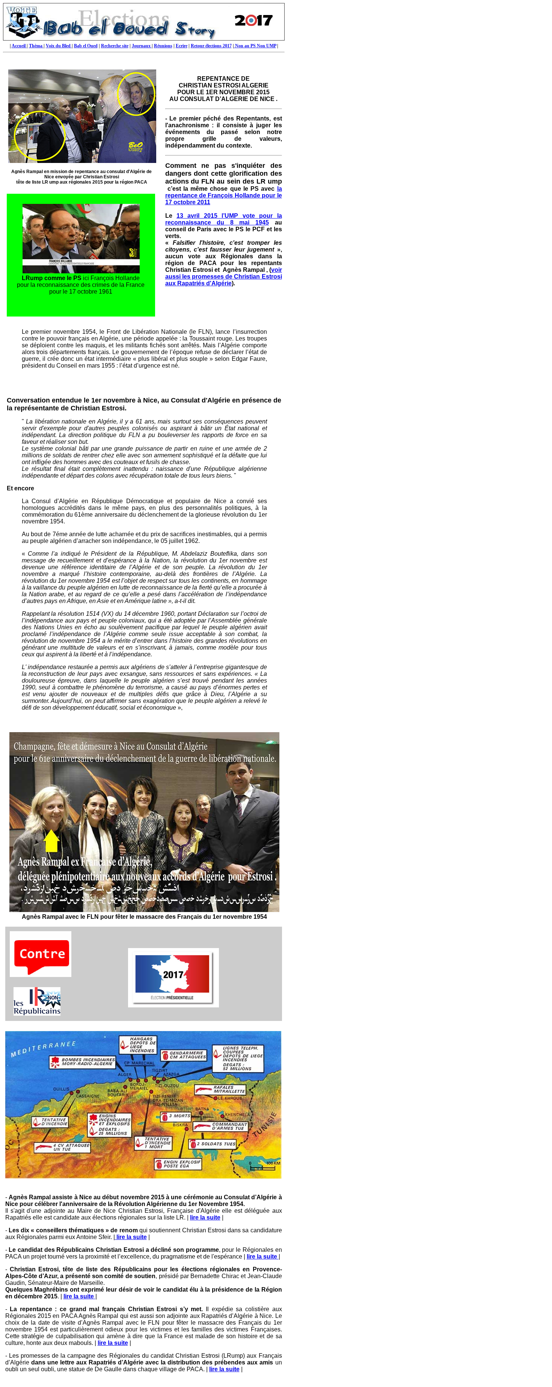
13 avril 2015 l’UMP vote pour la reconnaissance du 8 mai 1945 (223, 219)
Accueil (19, 45)
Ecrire (181, 45)
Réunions (163, 45)
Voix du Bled (59, 45)
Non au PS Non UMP (255, 45)
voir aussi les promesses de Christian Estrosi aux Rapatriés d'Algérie (223, 276)
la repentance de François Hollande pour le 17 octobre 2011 (223, 195)
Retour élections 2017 (211, 45)
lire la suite (205, 1217)
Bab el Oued (86, 45)
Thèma (36, 45)
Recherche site (114, 45)
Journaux (142, 45)
